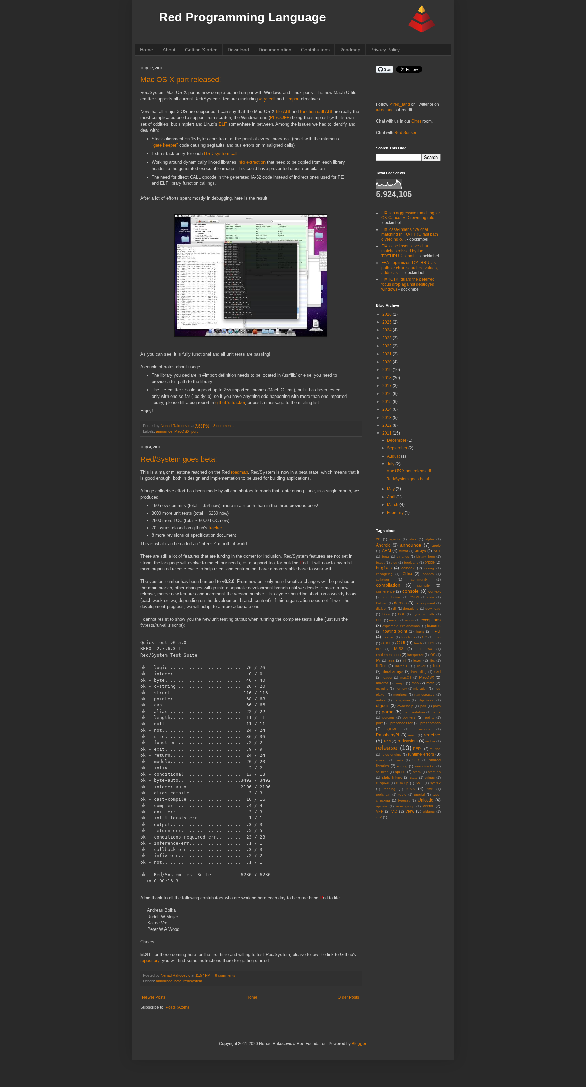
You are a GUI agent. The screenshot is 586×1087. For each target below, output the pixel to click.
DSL (401, 614)
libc (432, 660)
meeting (382, 688)
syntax (435, 783)
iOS (432, 655)
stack (417, 772)
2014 (387, 409)
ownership (405, 706)
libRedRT (402, 666)
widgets (429, 811)
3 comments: (224, 426)
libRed (381, 666)
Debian (381, 603)
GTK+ (385, 643)
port (194, 431)
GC (424, 637)
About (169, 49)
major (400, 683)
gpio (437, 637)
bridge (430, 562)
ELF (223, 124)
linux (437, 666)
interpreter (415, 655)
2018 (387, 377)
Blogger (359, 1043)
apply (436, 545)
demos (400, 603)
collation (382, 579)
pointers (409, 717)
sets (399, 760)
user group (405, 806)
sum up (402, 783)
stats (413, 777)
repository (149, 960)
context (434, 591)
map (415, 683)
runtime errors (421, 754)
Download (238, 49)
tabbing (389, 789)
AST (437, 551)
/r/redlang (385, 110)
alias (412, 539)
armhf (403, 551)
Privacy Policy (385, 49)
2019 (387, 369)
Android (383, 545)
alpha (429, 539)
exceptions (431, 620)
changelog (384, 574)
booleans (411, 562)
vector (428, 806)
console (410, 591)
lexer (417, 660)
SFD (415, 760)
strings (430, 777)
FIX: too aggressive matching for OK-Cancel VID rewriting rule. (410, 215)
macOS (406, 677)
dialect (381, 608)
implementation (388, 654)
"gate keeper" (165, 145)
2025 (387, 322)
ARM (386, 550)
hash (418, 643)
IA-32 (398, 649)
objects (382, 705)
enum (409, 620)
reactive (432, 734)
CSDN (414, 597)
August (394, 456)
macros (382, 683)
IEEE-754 (424, 649)
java (391, 660)
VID (394, 811)
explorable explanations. (401, 626)
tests (410, 788)
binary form (425, 556)
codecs (428, 574)
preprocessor (401, 723)
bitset (380, 562)
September (397, 448)
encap (394, 620)
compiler (424, 585)
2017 (387, 385)
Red (387, 741)
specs (400, 772)
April (391, 497)
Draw (386, 614)
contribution (392, 597)
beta (177, 981)
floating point (395, 631)
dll (394, 608)
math (430, 683)
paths (436, 712)
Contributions (315, 49)
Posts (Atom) (177, 1007)
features (434, 626)
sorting (402, 766)
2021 (387, 354)
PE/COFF (279, 117)
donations (410, 608)
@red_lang (399, 104)
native (381, 700)
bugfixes (384, 568)
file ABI (283, 111)
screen (381, 760)
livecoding (419, 672)
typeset (404, 800)
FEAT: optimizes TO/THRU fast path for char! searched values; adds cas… (409, 267)
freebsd (388, 637)
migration (420, 688)
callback (408, 568)
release (387, 747)
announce (164, 431)
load (437, 671)
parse (388, 711)
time (430, 789)
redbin (430, 741)
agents (394, 539)
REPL (418, 749)
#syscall (267, 99)
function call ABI (316, 111)
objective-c (426, 700)
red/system (192, 981)
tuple (402, 794)
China (407, 574)
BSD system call (220, 153)
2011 (387, 433)
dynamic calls (423, 614)
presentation (430, 723)
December (397, 440)
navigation (402, 700)
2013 (387, 417)
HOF (431, 643)
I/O (378, 649)
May (391, 488)
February (396, 512)
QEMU (392, 729)
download (433, 608)
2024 (387, 330)
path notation (414, 712)
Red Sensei (405, 132)
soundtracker (424, 766)
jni (404, 660)
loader (387, 677)
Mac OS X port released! (180, 79)
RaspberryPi (387, 735)
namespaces (424, 694)
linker (421, 666)
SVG (419, 783)
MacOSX (181, 431)
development (425, 603)
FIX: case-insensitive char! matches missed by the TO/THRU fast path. (405, 251)
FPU (436, 631)
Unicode (425, 800)
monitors (400, 694)
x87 (379, 817)
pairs (437, 706)
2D (378, 539)
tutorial (419, 794)
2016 (387, 393)
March (393, 504)
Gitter (416, 121)
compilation (388, 585)
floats (419, 631)
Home (146, 49)
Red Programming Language (242, 17)
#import (292, 99)
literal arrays (393, 671)
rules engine (391, 754)
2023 (387, 338)
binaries (403, 556)
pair (423, 706)
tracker (215, 527)
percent (388, 717)
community (419, 579)
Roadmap (349, 49)
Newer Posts (153, 997)
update (381, 806)
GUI (401, 642)
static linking (392, 777)
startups (434, 772)
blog (394, 562)
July (391, 464)
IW (378, 660)
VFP (379, 811)
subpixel (382, 783)
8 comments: (225, 975)
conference (385, 591)
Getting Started (201, 49)
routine (435, 749)
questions (422, 729)
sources (382, 772)
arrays (420, 551)
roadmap (239, 472)
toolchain (383, 794)
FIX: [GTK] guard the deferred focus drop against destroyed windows (408, 284)
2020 (387, 362)
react (412, 735)
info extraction (252, 162)
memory (401, 688)
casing (429, 568)
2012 (387, 425)
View (409, 811)
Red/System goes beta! (178, 459)
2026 (387, 314)
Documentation (275, 49)
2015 (387, 401)
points (429, 717)
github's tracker (230, 402)
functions (408, 637)
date (430, 597)
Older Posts (348, 997)
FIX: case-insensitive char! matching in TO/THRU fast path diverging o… (409, 234)
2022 (387, 346)
